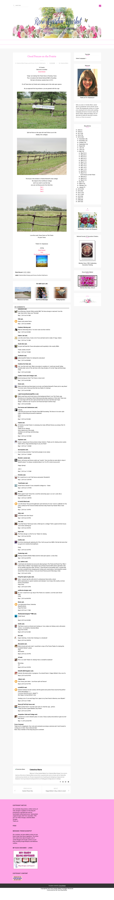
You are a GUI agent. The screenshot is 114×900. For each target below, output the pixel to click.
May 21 (83, 162)
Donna (19, 384)
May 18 (83, 164)
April (80, 182)
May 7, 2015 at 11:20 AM (24, 446)
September (82, 144)
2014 (79, 189)
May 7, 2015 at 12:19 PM (24, 488)
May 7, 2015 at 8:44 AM (24, 404)
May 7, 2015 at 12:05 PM (24, 479)
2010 (79, 196)
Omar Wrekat (62, 885)
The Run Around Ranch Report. (42, 254)
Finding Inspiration (60, 299)
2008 (79, 200)
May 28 (83, 155)
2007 (79, 201)
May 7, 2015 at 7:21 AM (24, 340)
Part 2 (41, 189)
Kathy (19, 513)
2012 (79, 192)
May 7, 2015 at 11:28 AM (24, 454)
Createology (21, 553)
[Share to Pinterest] (29, 272)
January (81, 187)
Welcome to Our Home (22, 299)
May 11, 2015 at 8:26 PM (24, 721)
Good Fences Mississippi (42, 299)
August (81, 146)
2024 (79, 130)
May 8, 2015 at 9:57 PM (24, 684)
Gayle (19, 531)
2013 (79, 191)
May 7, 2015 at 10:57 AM (24, 436)
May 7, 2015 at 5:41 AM (24, 315)
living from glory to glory (24, 577)
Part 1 (41, 187)
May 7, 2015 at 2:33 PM (24, 518)
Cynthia (20, 540)
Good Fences (41, 71)
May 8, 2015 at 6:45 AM (24, 620)
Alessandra (21, 644)
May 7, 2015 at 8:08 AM (24, 360)
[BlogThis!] (25, 272)
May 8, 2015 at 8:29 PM (24, 675)
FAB (19, 319)
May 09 (83, 171)
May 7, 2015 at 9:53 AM (24, 419)
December (82, 139)
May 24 (83, 158)
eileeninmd (21, 309)
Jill (19, 657)
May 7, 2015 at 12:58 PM (24, 498)
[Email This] (24, 272)
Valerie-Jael (21, 335)
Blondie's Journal (22, 458)
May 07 (83, 173)
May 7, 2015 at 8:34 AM (24, 372)
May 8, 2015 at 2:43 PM (24, 654)
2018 (79, 131)
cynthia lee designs (23, 590)
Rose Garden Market (56, 888)
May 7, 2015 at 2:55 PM (24, 528)
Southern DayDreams (40, 63)
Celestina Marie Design (22, 63)
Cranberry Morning (23, 327)
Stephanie (20, 439)
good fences (31, 63)
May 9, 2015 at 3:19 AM (24, 701)
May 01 (83, 180)
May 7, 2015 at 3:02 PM (24, 536)
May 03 (83, 178)
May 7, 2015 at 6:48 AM (24, 323)
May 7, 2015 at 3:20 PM (24, 550)
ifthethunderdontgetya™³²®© (26, 614)
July (80, 148)
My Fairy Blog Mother (61, 890)
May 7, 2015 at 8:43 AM (24, 390)
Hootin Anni (21, 344)
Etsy (100, 5)
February (81, 185)
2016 (79, 135)
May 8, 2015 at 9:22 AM (24, 632)
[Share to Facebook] (28, 272)
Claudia (20, 422)
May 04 (83, 176)
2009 (79, 198)
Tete (19, 521)
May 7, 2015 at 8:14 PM (24, 573)
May (80, 151)
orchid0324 (21, 687)
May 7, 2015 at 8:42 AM (24, 380)
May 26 (83, 156)
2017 (79, 133)
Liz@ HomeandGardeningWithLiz (27, 394)
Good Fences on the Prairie (87, 174)
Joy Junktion (21, 561)
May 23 (83, 160)
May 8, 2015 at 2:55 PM (24, 667)
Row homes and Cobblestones (26, 407)
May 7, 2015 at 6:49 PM (24, 558)
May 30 (83, 153)
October (81, 142)
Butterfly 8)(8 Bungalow (24, 671)
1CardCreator (21, 483)
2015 (79, 137)
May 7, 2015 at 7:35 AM (24, 352)
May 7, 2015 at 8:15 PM (24, 586)
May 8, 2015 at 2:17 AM (24, 610)
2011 (79, 194)
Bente (19, 602)
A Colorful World (22, 501)
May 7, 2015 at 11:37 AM (24, 471)
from (42, 252)
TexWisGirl (21, 355)
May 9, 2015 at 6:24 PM (24, 711)
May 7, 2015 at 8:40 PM (24, 598)
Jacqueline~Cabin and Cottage (26, 714)
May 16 (83, 165)
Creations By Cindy (23, 364)
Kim (19, 635)
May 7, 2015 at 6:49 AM (24, 332)
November (82, 140)
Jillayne (20, 679)
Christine (20, 475)
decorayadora (21, 449)
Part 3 (41, 191)
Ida (19, 491)
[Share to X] (27, 272)
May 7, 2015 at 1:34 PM (24, 509)
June (80, 149)
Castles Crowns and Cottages (26, 375)
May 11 (83, 169)
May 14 (83, 167)
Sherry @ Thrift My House (25, 704)
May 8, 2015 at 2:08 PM (24, 640)
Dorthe (20, 624)
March (81, 183)
